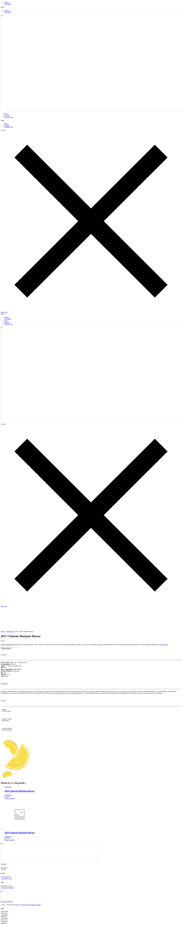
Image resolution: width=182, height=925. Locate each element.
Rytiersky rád (9, 117)
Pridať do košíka (6, 648)
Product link (164, 644)
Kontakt (7, 115)
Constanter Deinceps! (7, 887)
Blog (6, 114)
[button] (91, 7)
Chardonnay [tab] (4, 915)
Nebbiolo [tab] (3, 916)
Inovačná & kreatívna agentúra (31, 905)
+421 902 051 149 (6, 878)
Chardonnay (10, 631)
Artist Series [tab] (4, 911)
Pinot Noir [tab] (4, 913)
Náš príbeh (8, 4)
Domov (7, 2)
